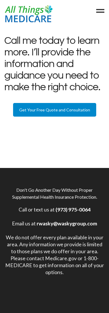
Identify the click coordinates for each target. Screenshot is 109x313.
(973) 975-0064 (73, 210)
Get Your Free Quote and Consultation (54, 109)
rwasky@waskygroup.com (67, 223)
